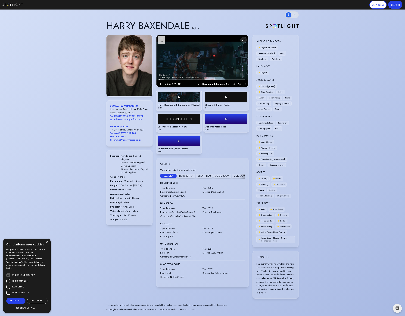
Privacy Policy (171, 309)
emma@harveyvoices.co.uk (127, 139)
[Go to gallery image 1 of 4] (127, 88)
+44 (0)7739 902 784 (124, 133)
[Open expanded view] (147, 40)
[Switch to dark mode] (292, 14)
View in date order (187, 170)
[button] (395, 5)
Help (162, 309)
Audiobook (222, 175)
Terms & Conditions (187, 309)
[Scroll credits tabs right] (242, 176)
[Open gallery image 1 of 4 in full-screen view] (129, 65)
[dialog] (27, 276)
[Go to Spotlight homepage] (12, 5)
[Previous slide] (111, 69)
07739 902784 (118, 136)
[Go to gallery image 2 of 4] (129, 88)
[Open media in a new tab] (234, 84)
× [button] (47, 242)
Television (168, 175)
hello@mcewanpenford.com (128, 119)
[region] (202, 61)
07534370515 (120, 116)
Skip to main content (34, 5)
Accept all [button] (16, 300)
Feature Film (186, 175)
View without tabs (168, 170)
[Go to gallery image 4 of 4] (132, 88)
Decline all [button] (37, 300)
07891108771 (136, 116)
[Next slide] (147, 69)
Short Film (204, 175)
